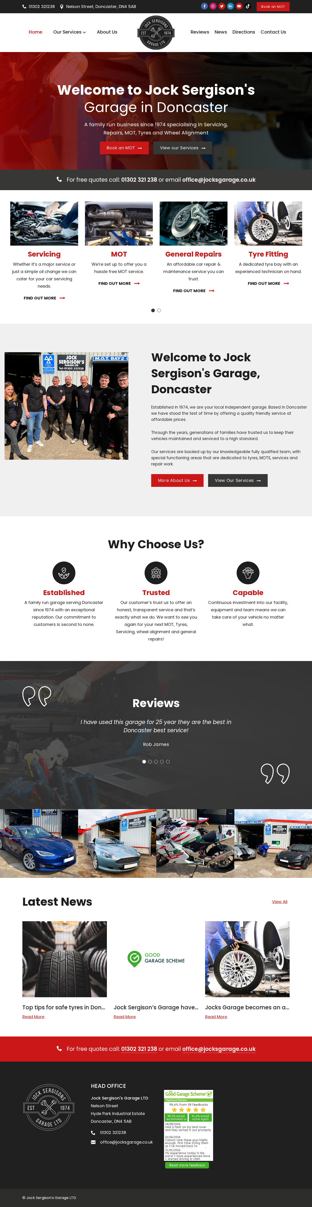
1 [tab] (153, 310)
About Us (107, 32)
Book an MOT (273, 6)
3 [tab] (156, 762)
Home (35, 32)
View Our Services (235, 480)
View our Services (180, 148)
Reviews (200, 32)
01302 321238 (42, 6)
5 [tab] (168, 762)
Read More (33, 1017)
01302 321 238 (139, 180)
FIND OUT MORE (40, 298)
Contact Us (273, 32)
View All (279, 902)
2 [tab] (159, 310)
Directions (244, 32)
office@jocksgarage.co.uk (219, 180)
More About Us (174, 480)
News (221, 32)
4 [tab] (162, 762)
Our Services (67, 32)
